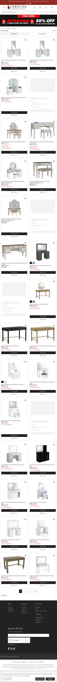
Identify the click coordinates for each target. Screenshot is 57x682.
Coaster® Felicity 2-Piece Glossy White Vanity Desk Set (12, 464)
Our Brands (10, 611)
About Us (24, 609)
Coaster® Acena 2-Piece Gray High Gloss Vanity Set (40, 265)
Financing (37, 607)
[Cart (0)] (52, 7)
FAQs (36, 609)
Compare (15, 71)
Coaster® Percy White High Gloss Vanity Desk (10, 539)
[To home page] (16, 8)
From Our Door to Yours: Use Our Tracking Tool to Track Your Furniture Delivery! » (28, 1)
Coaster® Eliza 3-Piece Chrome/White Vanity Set (11, 420)
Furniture (9, 28)
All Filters (15, 33)
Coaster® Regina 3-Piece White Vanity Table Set (39, 539)
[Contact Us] (46, 7)
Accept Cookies (40, 679)
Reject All (50, 679)
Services (24, 607)
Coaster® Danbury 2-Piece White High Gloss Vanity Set (12, 384)
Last (36, 591)
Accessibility (31, 662)
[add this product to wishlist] (25, 40)
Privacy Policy (24, 662)
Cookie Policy (26, 676)
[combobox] (42, 34)
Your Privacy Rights (6, 679)
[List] (34, 7)
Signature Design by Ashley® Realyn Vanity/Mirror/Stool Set (13, 141)
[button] (4, 7)
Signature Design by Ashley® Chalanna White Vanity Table (41, 60)
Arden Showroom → (40, 617)
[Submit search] (53, 12)
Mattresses (10, 609)
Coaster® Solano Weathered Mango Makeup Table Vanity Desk (14, 575)
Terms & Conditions (17, 662)
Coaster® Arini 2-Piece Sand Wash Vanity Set (39, 304)
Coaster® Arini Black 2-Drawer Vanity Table (10, 345)
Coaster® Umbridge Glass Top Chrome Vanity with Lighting (42, 575)
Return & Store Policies (40, 611)
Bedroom (14, 28)
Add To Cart (14, 68)
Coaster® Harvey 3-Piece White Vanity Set (38, 502)
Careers (23, 611)
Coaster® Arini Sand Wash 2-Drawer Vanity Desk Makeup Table (42, 345)
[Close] (54, 673)
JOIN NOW (11, 644)
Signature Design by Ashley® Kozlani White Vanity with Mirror (13, 97)
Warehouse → (38, 622)
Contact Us (24, 612)
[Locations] (40, 7)
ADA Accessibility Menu (39, 662)
